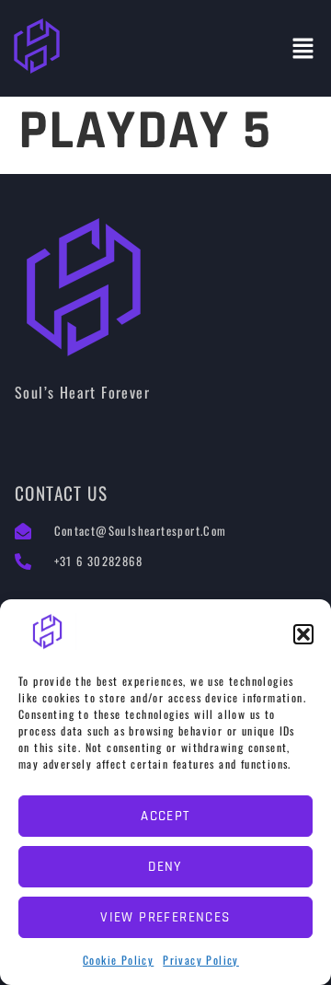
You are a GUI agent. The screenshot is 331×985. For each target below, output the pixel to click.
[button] (303, 634)
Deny (165, 866)
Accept (165, 816)
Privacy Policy (201, 960)
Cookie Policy (118, 960)
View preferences (165, 917)
